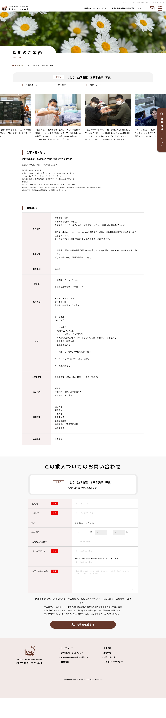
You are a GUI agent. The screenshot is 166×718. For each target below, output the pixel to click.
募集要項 (62, 85)
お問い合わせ (109, 657)
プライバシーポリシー (113, 661)
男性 (81, 523)
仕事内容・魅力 (32, 85)
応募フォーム (95, 85)
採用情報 (20, 65)
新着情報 (107, 652)
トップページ (67, 648)
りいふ (126, 8)
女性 (92, 523)
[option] (58, 118)
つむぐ (95, 8)
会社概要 (65, 661)
